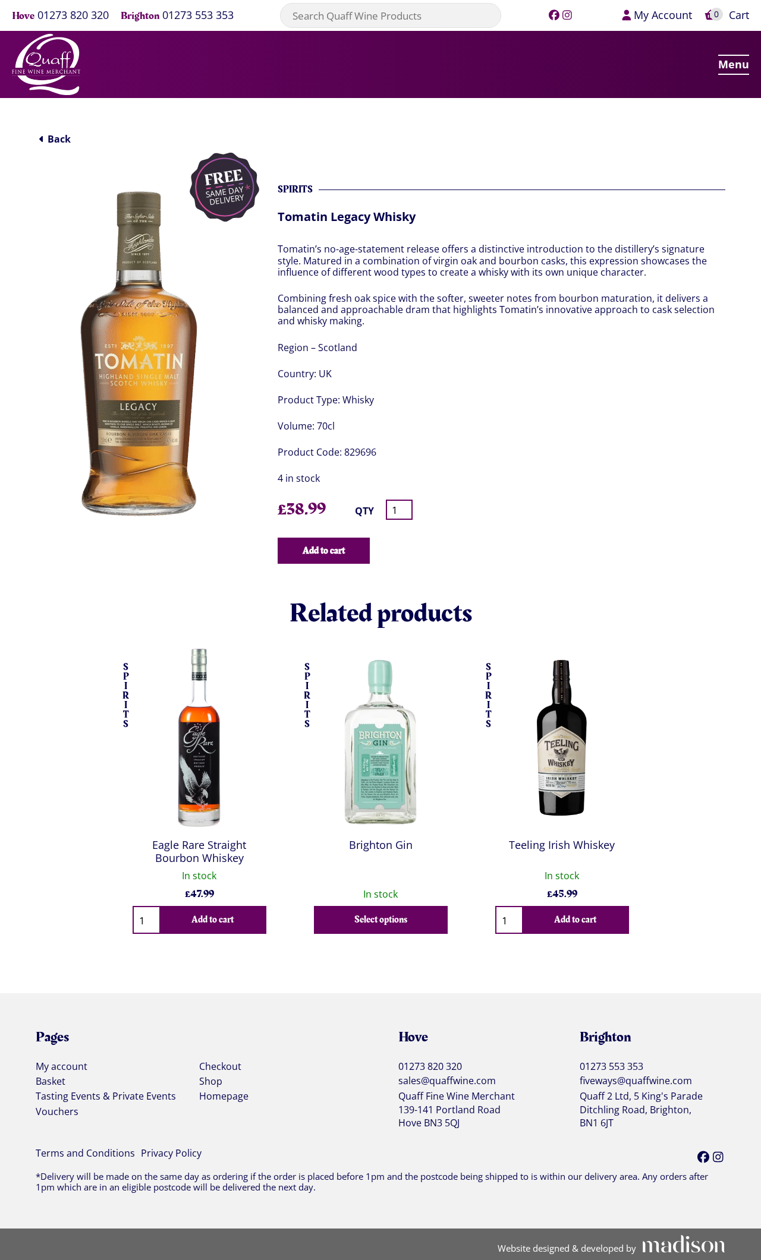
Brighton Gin (381, 844)
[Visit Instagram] (567, 15)
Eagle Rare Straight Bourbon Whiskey (199, 851)
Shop (210, 1082)
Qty (364, 511)
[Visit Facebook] (554, 15)
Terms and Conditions (85, 1154)
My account (61, 1067)
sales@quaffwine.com (447, 1081)
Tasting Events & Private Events (106, 1097)
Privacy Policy (171, 1154)
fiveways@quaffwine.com (636, 1081)
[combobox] (391, 15)
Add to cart (324, 551)
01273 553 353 (198, 16)
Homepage (224, 1097)
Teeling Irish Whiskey (562, 844)
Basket (50, 1082)
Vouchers (57, 1112)
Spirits (295, 189)
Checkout (220, 1067)
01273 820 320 (73, 16)
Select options (380, 919)
